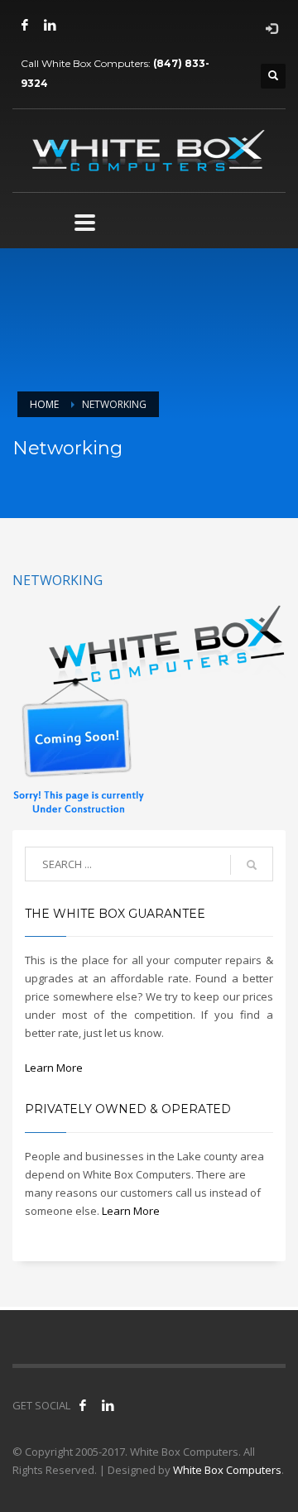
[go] (251, 864)
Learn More (54, 1067)
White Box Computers (227, 1469)
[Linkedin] (49, 24)
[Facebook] (24, 24)
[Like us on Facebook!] (82, 1405)
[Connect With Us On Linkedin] (107, 1405)
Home (44, 404)
